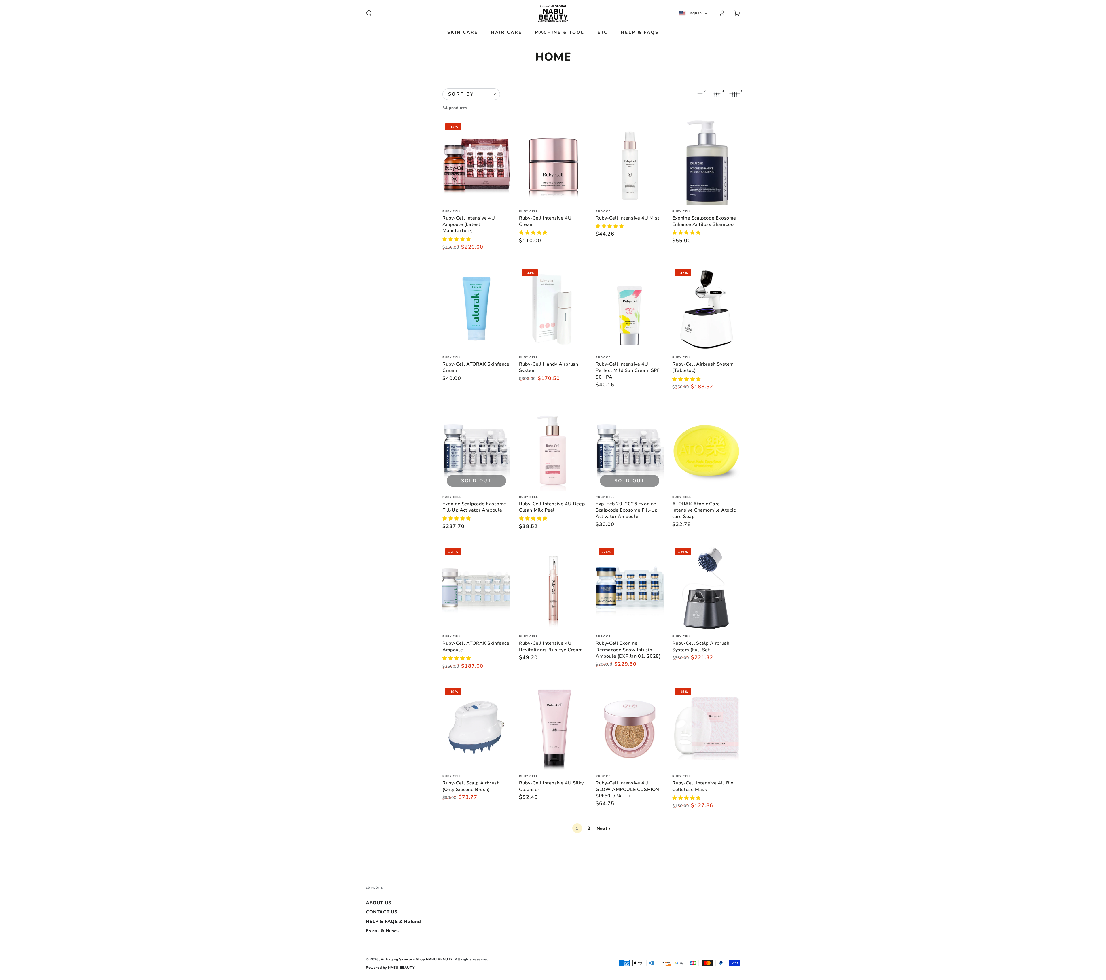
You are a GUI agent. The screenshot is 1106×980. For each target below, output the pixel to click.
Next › (603, 828)
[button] (368, 13)
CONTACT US (381, 912)
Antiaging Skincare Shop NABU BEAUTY (417, 959)
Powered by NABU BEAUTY (390, 967)
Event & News (382, 931)
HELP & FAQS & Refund (393, 921)
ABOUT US (378, 903)
